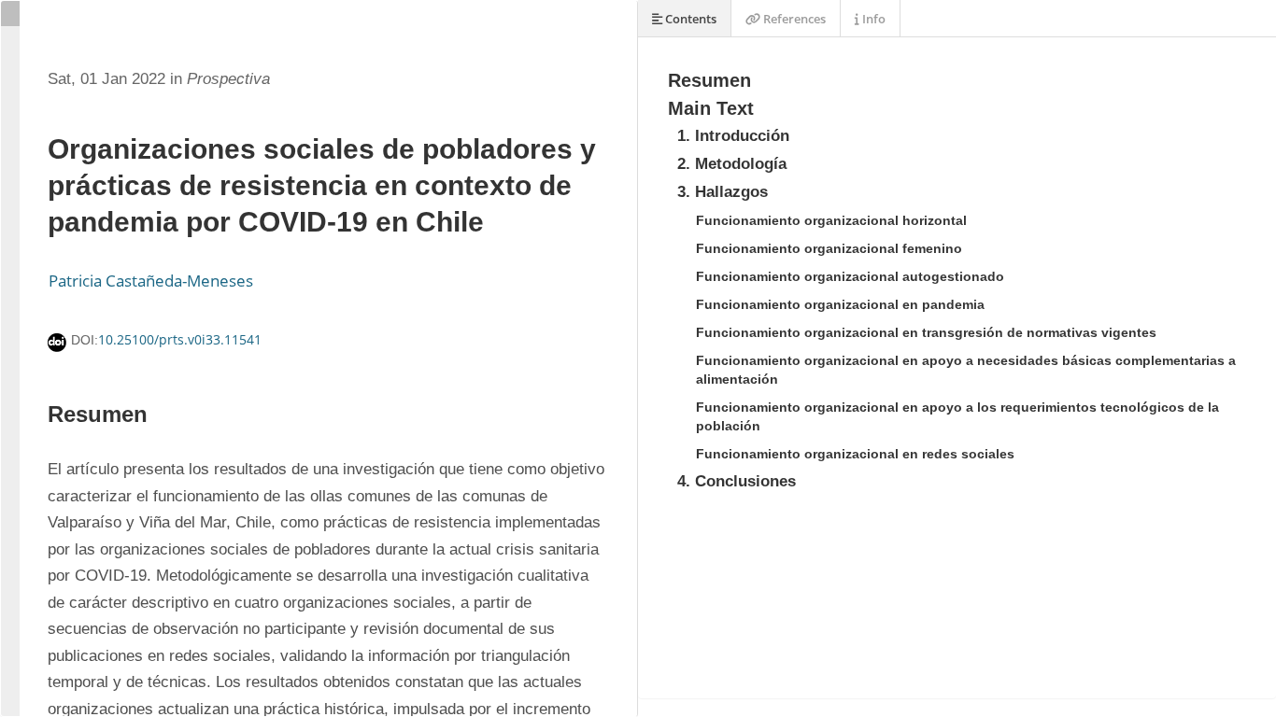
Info (872, 18)
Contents (689, 18)
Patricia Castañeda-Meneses (151, 280)
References (793, 18)
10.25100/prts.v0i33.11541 (180, 339)
